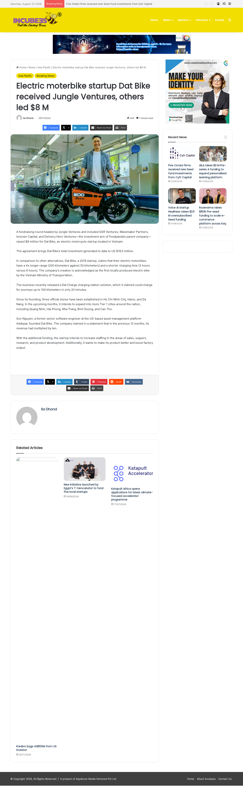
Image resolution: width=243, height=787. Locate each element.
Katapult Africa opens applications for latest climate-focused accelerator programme (132, 494)
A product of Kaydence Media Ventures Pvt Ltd (88, 778)
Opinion (183, 19)
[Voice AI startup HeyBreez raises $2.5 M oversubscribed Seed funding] (182, 196)
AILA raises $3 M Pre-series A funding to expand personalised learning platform (212, 171)
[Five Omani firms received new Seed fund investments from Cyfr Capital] (182, 154)
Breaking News (45, 75)
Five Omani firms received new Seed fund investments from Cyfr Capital (109, 3)
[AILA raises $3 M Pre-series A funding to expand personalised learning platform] (213, 154)
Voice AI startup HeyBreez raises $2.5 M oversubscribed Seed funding (181, 213)
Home (154, 19)
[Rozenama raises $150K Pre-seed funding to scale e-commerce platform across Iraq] (213, 196)
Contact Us (225, 778)
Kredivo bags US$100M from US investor (36, 748)
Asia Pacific (44, 67)
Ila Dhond (28, 118)
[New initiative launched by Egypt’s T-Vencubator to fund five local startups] (85, 469)
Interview (202, 19)
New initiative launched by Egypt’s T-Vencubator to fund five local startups (83, 488)
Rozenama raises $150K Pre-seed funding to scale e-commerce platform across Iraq (212, 215)
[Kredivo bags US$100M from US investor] (37, 600)
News (166, 19)
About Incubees (206, 778)
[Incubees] (36, 20)
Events (219, 19)
